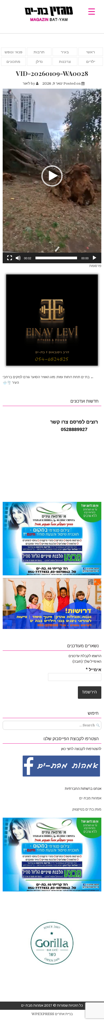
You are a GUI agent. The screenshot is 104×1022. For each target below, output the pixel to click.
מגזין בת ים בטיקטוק (86, 809)
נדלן (39, 61)
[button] (52, 176)
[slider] (56, 258)
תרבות (39, 52)
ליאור (26, 83)
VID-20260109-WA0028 (52, 73)
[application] (52, 176)
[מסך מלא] (9, 258)
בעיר (65, 52)
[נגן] (94, 258)
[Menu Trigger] (91, 11)
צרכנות (65, 61)
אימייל (93, 669)
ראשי (90, 52)
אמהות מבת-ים (89, 798)
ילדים (90, 61)
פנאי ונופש (13, 52)
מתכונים (13, 61)
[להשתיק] (18, 258)
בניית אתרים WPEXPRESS (52, 1014)
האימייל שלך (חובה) (87, 661)
